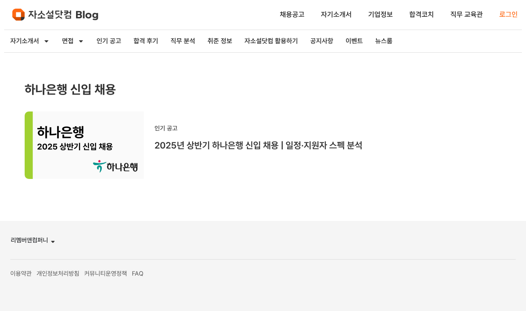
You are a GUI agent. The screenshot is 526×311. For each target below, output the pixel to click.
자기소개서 (336, 14)
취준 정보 (220, 41)
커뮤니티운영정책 (105, 273)
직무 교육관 (466, 14)
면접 (68, 41)
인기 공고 (109, 41)
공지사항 (321, 41)
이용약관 (21, 273)
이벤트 (354, 41)
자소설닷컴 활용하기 (271, 41)
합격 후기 (146, 41)
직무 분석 (183, 41)
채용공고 (292, 14)
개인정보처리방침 (58, 273)
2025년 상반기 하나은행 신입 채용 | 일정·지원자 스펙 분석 (258, 145)
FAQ (137, 273)
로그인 (508, 14)
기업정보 (380, 14)
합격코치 (421, 14)
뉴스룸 (383, 41)
